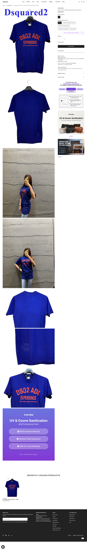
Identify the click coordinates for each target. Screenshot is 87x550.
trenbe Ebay (55, 520)
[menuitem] (23, 2)
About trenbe (55, 514)
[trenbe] (5, 1)
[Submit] (26, 519)
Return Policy (71, 516)
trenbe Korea (55, 518)
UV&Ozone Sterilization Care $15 (69, 22)
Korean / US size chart (62, 67)
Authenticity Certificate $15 (64, 25)
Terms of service (72, 520)
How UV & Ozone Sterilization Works (71, 32)
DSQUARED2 (9, 5)
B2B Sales (54, 526)
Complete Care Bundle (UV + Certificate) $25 (67, 28)
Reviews (54, 516)
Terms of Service (18, 521)
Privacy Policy (72, 518)
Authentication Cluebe (57, 528)
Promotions (55, 524)
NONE (60, 22)
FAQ (70, 522)
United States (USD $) (79, 535)
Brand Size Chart (56, 522)
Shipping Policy (72, 514)
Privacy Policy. (24, 521)
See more (71, 136)
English (69, 535)
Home (4, 5)
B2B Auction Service (56, 530)
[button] (84, 2)
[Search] (79, 2)
